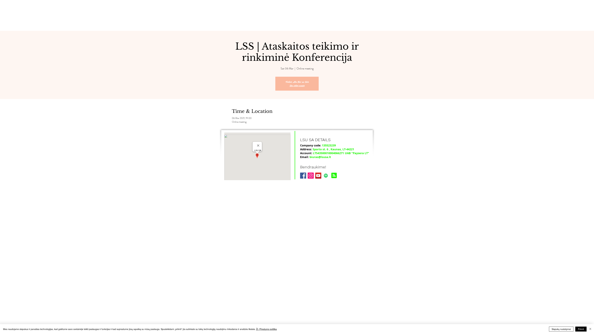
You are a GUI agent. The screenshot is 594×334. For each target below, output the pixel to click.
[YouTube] (318, 176)
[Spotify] (326, 176)
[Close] (590, 329)
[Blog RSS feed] (334, 175)
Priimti (581, 329)
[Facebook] (303, 176)
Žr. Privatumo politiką (266, 329)
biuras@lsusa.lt (320, 157)
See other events (297, 85)
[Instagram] (311, 176)
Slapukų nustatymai (561, 329)
